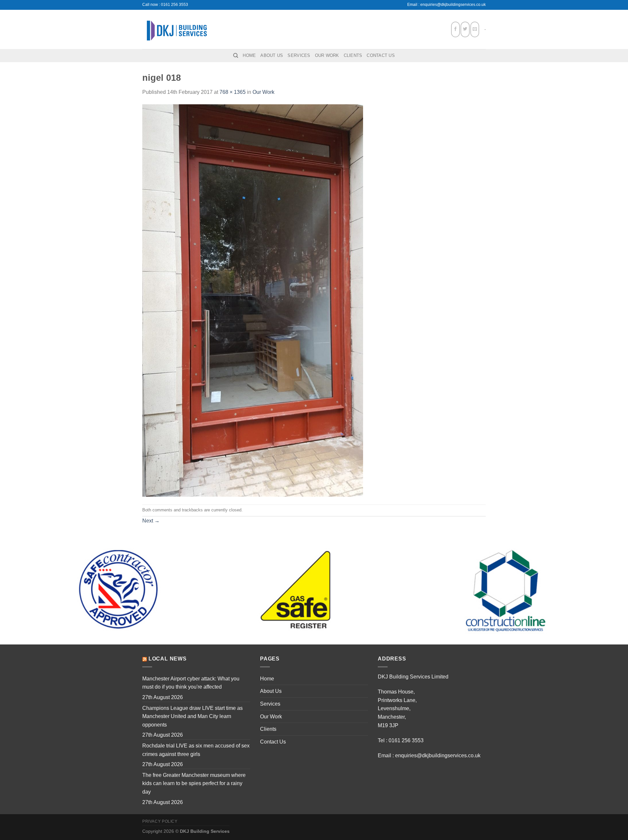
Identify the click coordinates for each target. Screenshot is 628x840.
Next (151, 520)
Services (299, 55)
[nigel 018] (252, 300)
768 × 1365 (232, 92)
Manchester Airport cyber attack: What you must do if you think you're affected (190, 683)
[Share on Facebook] (455, 29)
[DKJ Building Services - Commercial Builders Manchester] (176, 29)
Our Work (327, 55)
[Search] (235, 55)
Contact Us (381, 55)
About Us (271, 55)
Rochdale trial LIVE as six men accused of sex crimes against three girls (196, 750)
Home (249, 55)
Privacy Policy (160, 821)
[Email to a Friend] (474, 29)
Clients (353, 55)
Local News (167, 658)
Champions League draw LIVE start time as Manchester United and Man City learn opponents (192, 716)
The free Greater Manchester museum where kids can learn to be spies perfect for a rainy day (194, 783)
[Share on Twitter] (465, 29)
